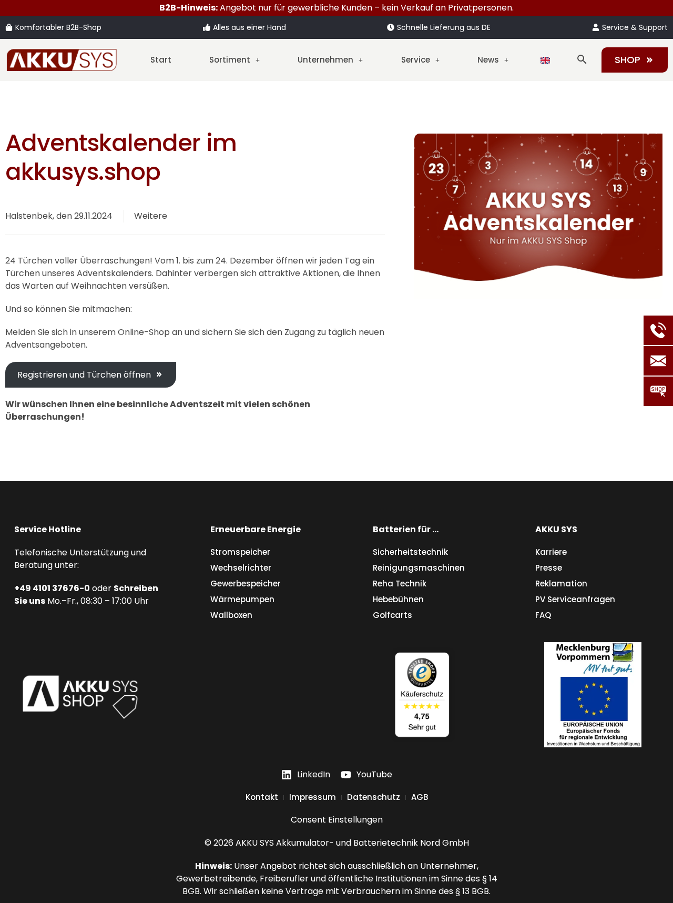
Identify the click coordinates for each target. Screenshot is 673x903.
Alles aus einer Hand (249, 27)
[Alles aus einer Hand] (206, 27)
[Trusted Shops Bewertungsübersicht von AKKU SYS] (422, 694)
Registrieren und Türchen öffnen (84, 375)
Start (160, 59)
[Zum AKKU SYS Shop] (80, 694)
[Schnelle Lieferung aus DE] (390, 27)
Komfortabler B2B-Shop (58, 27)
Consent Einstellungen (337, 820)
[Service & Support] (595, 27)
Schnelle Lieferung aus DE (444, 27)
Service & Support (635, 27)
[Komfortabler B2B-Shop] (9, 27)
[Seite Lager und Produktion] (592, 694)
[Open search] (582, 59)
